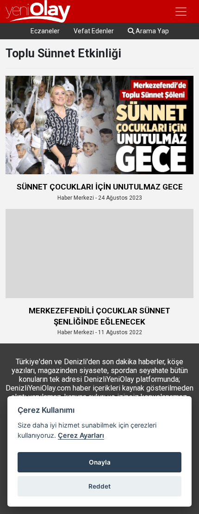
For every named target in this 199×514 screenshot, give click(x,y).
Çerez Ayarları (81, 435)
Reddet (99, 486)
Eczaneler (45, 31)
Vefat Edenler (94, 31)
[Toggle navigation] (180, 11)
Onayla (100, 462)
